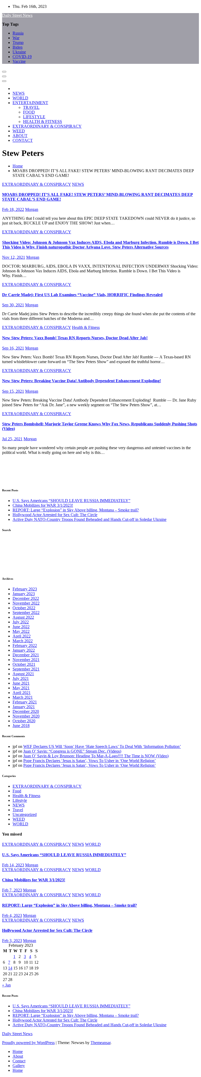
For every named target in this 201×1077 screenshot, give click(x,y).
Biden (18, 47)
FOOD (29, 112)
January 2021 (24, 706)
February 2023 (25, 589)
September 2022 (26, 612)
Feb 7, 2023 (12, 890)
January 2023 (24, 593)
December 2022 (26, 598)
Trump (18, 42)
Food (17, 791)
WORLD (20, 98)
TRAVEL (31, 107)
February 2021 (25, 702)
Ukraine (19, 52)
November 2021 (26, 659)
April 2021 (22, 692)
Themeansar (100, 1042)
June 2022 (21, 626)
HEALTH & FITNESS (42, 121)
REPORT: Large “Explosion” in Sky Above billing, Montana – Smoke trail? (76, 510)
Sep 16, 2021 (13, 348)
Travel (18, 810)
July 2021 (21, 678)
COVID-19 (22, 56)
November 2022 (26, 603)
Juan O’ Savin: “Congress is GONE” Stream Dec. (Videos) (72, 751)
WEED (19, 131)
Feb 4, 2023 (12, 915)
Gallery (19, 1065)
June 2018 (21, 725)
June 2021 (21, 683)
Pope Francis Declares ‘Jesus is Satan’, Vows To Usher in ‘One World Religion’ (89, 760)
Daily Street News (17, 15)
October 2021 (24, 664)
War (16, 38)
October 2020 (24, 721)
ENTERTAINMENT (30, 102)
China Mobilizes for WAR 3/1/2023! (43, 505)
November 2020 (26, 716)
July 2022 (21, 622)
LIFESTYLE (34, 117)
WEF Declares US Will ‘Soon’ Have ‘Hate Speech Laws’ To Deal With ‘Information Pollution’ (102, 746)
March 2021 (23, 697)
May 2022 (21, 631)
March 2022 (23, 641)
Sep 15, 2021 (13, 391)
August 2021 (23, 674)
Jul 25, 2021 (12, 439)
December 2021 (26, 655)
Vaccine (19, 61)
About (18, 1056)
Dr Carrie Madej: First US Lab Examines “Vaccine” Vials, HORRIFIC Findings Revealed (82, 294)
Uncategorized (25, 814)
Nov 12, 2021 (13, 257)
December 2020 (26, 711)
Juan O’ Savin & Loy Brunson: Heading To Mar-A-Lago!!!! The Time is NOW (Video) (96, 756)
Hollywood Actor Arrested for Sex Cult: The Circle (55, 514)
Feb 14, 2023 (13, 865)
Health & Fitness (86, 327)
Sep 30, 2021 (13, 305)
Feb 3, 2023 (12, 940)
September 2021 (26, 669)
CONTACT (23, 140)
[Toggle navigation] (4, 71)
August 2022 (23, 617)
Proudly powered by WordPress (28, 1042)
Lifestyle (20, 800)
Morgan (31, 209)
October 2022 (24, 608)
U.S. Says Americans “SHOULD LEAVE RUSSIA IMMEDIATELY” (71, 500)
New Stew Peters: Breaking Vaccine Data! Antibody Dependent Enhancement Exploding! (81, 381)
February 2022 (25, 645)
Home (18, 166)
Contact (19, 1061)
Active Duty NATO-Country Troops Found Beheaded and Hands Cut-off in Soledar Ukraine (89, 519)
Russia (18, 33)
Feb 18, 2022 (13, 209)
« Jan (6, 985)
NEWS (19, 93)
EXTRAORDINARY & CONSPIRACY (47, 126)
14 (10, 968)
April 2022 (22, 636)
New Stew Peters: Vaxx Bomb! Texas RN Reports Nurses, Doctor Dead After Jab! (75, 338)
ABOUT (20, 135)
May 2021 (21, 688)
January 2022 (24, 650)
